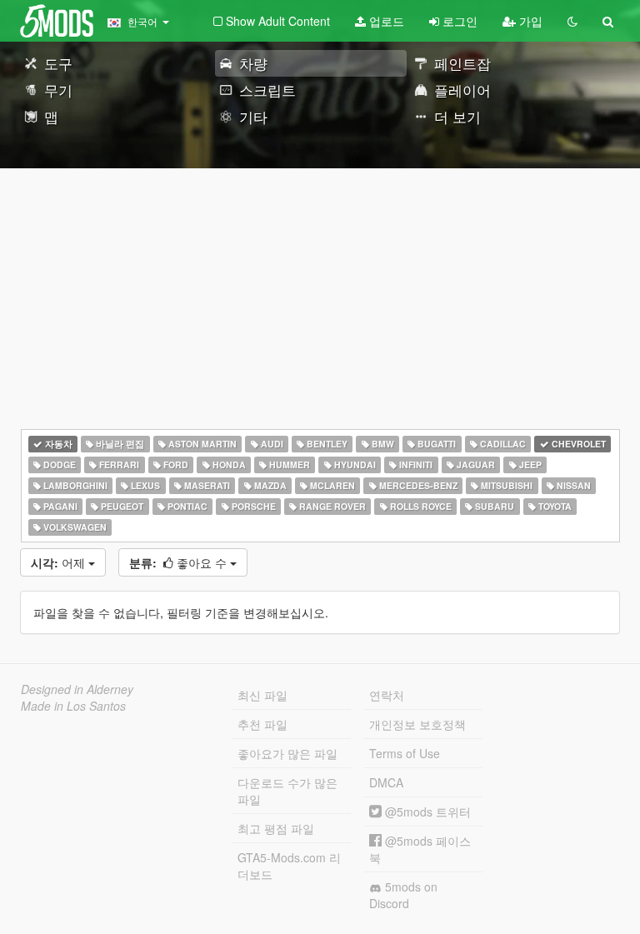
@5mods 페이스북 (420, 849)
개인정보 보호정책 (417, 724)
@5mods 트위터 (426, 811)
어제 (59, 562)
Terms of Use (404, 753)
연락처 (386, 695)
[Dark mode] (572, 21)
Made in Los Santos (73, 705)
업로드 (385, 20)
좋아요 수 (179, 562)
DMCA (386, 782)
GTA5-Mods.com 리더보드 (289, 865)
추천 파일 (263, 724)
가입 (529, 20)
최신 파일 (263, 695)
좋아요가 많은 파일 (288, 753)
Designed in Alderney (77, 689)
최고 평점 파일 (276, 828)
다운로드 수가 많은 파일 (288, 790)
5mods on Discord (403, 895)
